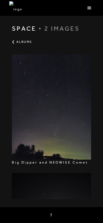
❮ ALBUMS (22, 42)
